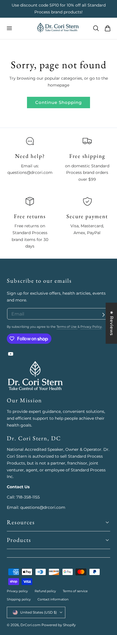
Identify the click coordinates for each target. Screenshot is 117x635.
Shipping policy (19, 599)
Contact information (52, 599)
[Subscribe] (103, 314)
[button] (9, 28)
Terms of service (75, 591)
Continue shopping (58, 102)
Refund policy (45, 591)
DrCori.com (30, 625)
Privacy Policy (91, 327)
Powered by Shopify (58, 625)
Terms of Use (67, 327)
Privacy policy (17, 591)
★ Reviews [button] (111, 323)
